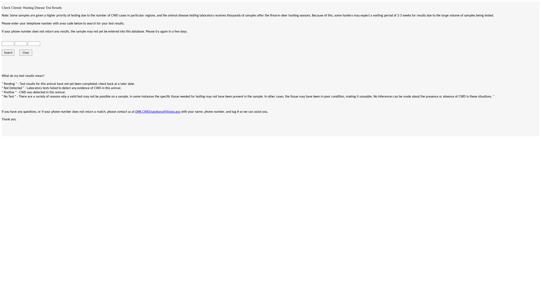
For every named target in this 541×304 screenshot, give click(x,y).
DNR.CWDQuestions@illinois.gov (158, 112)
